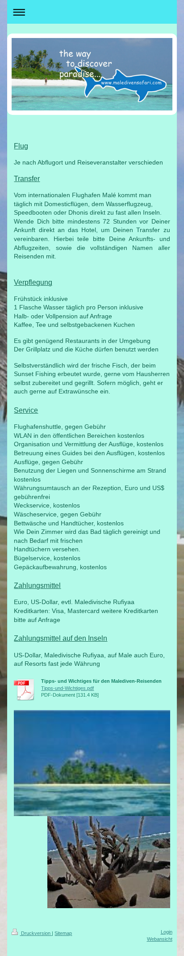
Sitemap (63, 933)
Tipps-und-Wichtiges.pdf (67, 688)
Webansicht (159, 939)
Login (166, 932)
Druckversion (36, 933)
